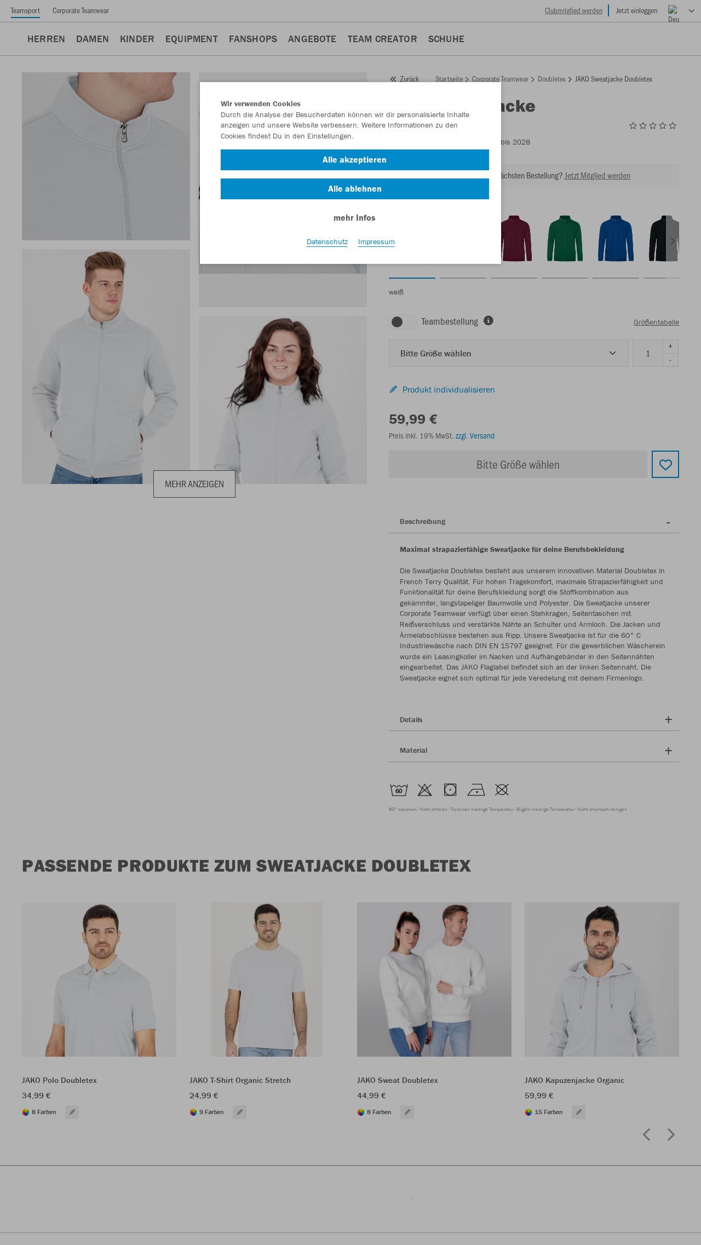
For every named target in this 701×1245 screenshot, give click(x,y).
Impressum (376, 241)
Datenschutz (327, 241)
